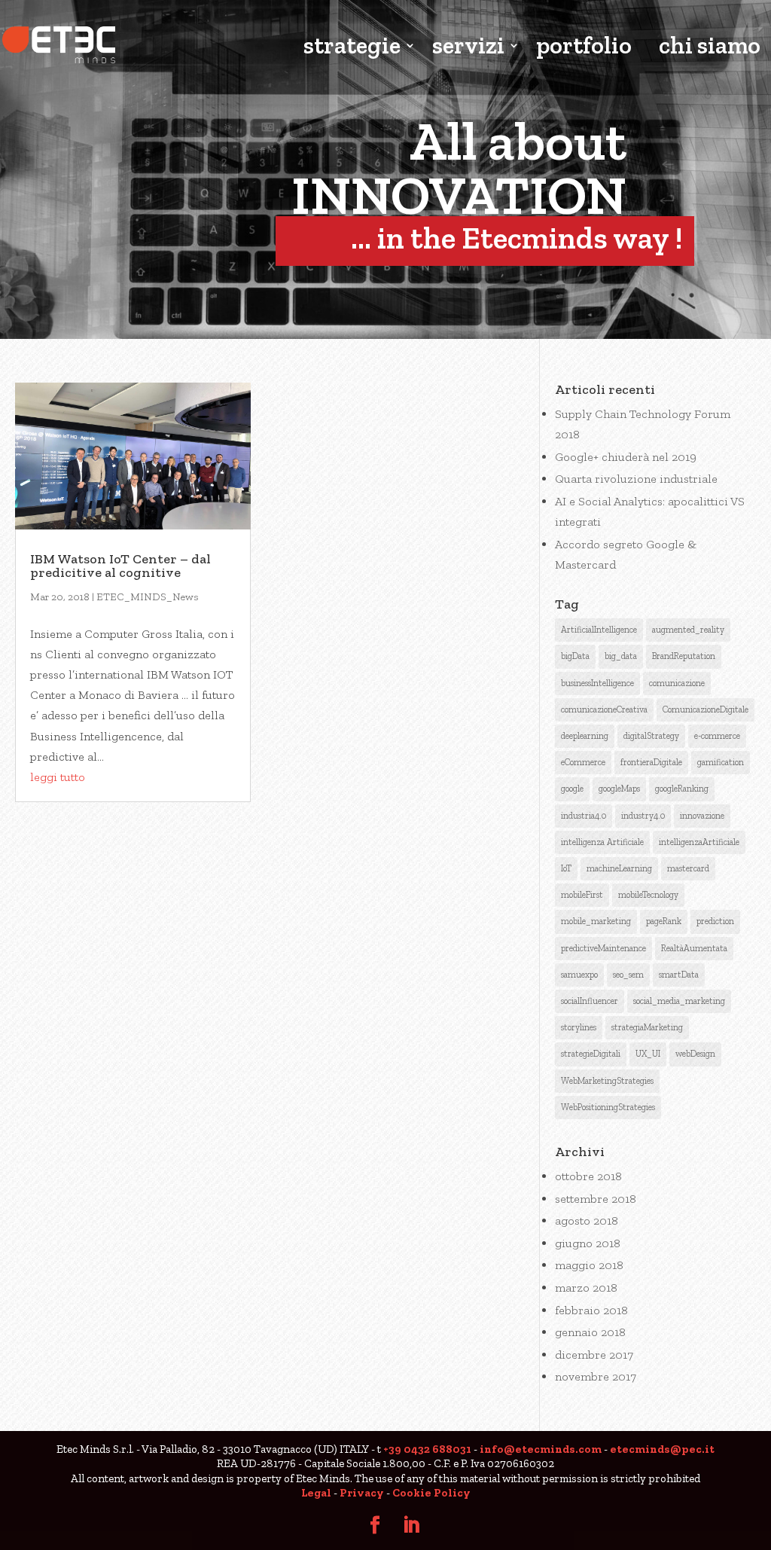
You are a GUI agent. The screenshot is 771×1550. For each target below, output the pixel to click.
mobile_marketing (596, 921)
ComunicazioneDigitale (705, 709)
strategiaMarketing (647, 1027)
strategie (352, 47)
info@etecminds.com (541, 1449)
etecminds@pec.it (662, 1449)
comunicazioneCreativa (604, 709)
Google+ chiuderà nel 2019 (625, 457)
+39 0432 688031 (427, 1449)
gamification (720, 762)
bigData (575, 656)
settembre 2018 (595, 1198)
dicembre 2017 (594, 1354)
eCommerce (583, 762)
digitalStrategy (651, 736)
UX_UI (647, 1053)
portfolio (584, 47)
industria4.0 (583, 815)
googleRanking (682, 788)
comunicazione (677, 683)
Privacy (362, 1493)
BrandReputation (683, 656)
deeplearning (584, 736)
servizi (468, 47)
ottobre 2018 (588, 1176)
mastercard (688, 868)
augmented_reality (688, 629)
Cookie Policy (431, 1493)
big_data (621, 656)
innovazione (702, 815)
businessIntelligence (597, 683)
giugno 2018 (587, 1243)
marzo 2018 (586, 1287)
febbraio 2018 (591, 1310)
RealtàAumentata (694, 948)
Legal (316, 1493)
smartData (679, 974)
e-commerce (717, 736)
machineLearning (619, 868)
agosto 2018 (586, 1220)
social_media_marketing (679, 1001)
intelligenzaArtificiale (699, 842)
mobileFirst (582, 894)
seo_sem (628, 974)
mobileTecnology (648, 894)
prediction (715, 921)
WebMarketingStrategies (607, 1081)
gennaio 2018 (590, 1332)
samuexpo (579, 974)
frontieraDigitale (651, 762)
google (572, 788)
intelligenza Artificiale (602, 842)
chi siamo (709, 47)
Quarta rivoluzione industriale (636, 478)
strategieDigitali (590, 1053)
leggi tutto (57, 777)
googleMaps (619, 788)
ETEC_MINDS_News (147, 596)
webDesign (695, 1053)
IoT (566, 868)
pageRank (663, 921)
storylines (578, 1027)
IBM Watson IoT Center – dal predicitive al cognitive (120, 566)
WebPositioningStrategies (608, 1107)
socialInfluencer (589, 1001)
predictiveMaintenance (603, 948)
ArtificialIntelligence (599, 629)
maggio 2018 (589, 1265)
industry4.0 (643, 815)
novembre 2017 (595, 1376)
